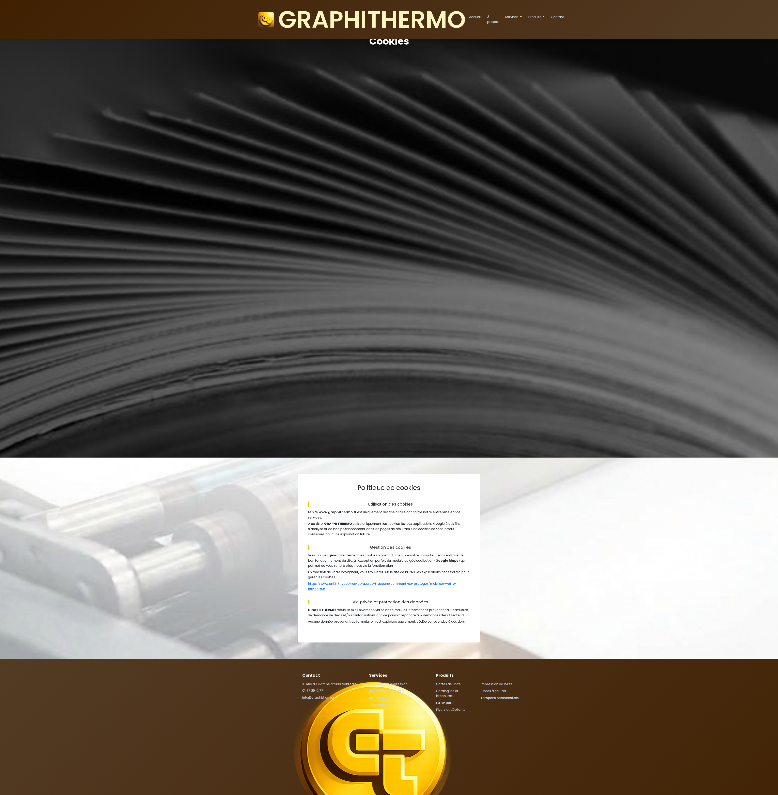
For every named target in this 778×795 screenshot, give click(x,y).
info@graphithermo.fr (319, 697)
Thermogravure (381, 704)
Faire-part (444, 702)
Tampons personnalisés (500, 698)
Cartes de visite (448, 684)
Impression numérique (387, 691)
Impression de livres (496, 684)
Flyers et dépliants (450, 709)
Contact (557, 17)
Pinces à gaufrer (494, 691)
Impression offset (383, 698)
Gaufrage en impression (388, 684)
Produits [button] (535, 17)
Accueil (475, 17)
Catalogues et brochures (447, 693)
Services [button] (512, 17)
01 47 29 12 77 (312, 690)
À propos (493, 19)
